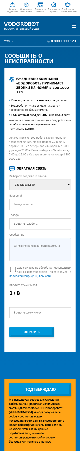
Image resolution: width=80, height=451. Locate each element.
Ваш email (15, 195)
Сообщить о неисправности (67, 10)
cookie (13, 416)
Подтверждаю (40, 390)
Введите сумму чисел (23, 285)
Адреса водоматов (12, 10)
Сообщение (16, 235)
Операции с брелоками (26, 10)
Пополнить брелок (54, 10)
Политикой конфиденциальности (30, 425)
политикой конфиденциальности (30, 276)
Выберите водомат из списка (28, 176)
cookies (34, 399)
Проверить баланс (40, 10)
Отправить (32, 332)
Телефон (14, 215)
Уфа (7, 41)
